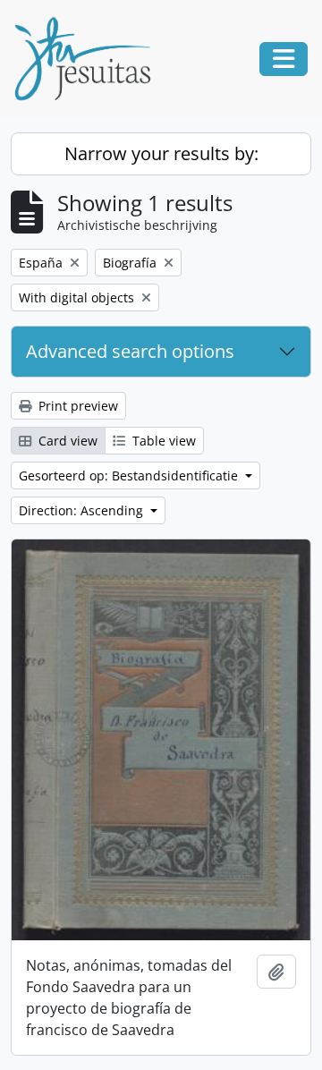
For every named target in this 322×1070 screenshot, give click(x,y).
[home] (89, 59)
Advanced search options (130, 351)
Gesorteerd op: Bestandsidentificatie (130, 475)
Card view (66, 440)
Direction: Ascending (83, 510)
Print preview (76, 405)
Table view (162, 440)
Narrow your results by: (161, 153)
